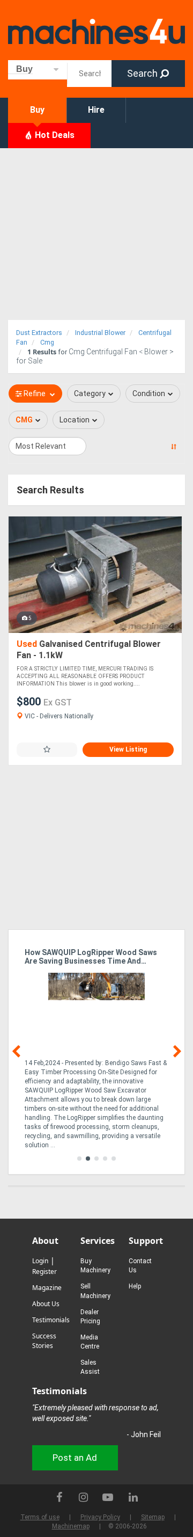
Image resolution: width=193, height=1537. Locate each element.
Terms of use (40, 1517)
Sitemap (153, 1517)
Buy (37, 110)
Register (44, 1271)
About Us (46, 1303)
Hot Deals (54, 135)
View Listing (128, 749)
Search (143, 73)
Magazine (47, 1287)
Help (135, 1286)
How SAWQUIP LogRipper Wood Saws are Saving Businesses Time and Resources (91, 957)
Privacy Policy (100, 1517)
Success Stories (44, 1340)
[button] (79, 1158)
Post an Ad (75, 1457)
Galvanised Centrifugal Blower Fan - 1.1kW (89, 650)
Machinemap (71, 1526)
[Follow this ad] (47, 749)
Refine (34, 393)
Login (40, 1260)
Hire (96, 110)
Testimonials (51, 1319)
